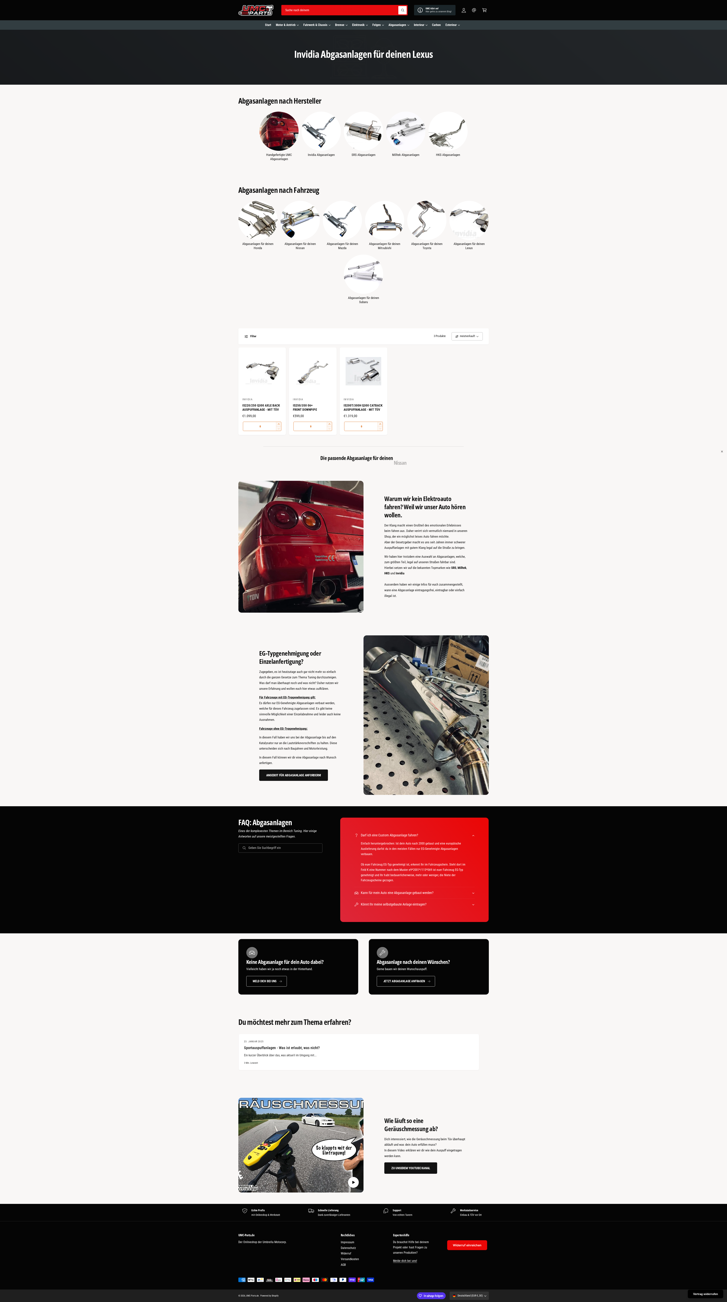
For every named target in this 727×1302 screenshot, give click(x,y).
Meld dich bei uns (265, 981)
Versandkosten (350, 1259)
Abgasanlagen (397, 25)
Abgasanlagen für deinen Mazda (342, 246)
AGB (343, 1265)
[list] (363, 1212)
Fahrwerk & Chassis (315, 25)
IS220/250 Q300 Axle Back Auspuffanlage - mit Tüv (261, 407)
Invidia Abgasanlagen (321, 155)
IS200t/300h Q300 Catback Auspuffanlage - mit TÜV (363, 407)
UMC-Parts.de (252, 1295)
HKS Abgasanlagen (448, 155)
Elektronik (358, 25)
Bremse (339, 25)
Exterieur (450, 25)
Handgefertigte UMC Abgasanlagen (279, 157)
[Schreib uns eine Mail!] (474, 10)
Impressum (347, 1242)
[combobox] (344, 10)
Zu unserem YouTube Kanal (410, 1168)
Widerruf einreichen (467, 1245)
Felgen (376, 25)
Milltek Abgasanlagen (405, 155)
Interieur (419, 25)
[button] (484, 10)
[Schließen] (722, 452)
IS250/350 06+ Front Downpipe (305, 407)
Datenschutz (348, 1248)
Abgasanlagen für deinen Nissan (300, 246)
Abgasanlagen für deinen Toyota (426, 246)
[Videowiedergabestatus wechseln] (353, 1182)
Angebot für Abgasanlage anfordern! (293, 775)
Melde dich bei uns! (405, 1261)
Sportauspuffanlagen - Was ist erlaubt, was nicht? (282, 1048)
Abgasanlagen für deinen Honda (257, 246)
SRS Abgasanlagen (363, 155)
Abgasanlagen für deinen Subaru (363, 300)
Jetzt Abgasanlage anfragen (404, 981)
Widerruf (346, 1253)
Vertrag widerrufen (705, 1294)
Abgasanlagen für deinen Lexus (469, 246)
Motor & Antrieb (285, 25)
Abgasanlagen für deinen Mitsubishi (384, 246)
